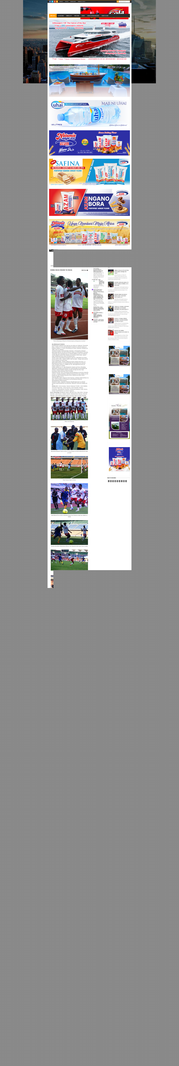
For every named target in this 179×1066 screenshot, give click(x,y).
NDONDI (83, 15)
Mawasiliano (73, 1)
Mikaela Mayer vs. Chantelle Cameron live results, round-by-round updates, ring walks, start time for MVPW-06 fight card (98, 297)
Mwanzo (61, 1)
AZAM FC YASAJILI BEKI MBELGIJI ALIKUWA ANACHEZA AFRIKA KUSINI (113, 250)
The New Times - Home (98, 307)
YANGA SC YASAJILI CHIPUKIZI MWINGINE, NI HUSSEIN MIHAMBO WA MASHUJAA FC (121, 308)
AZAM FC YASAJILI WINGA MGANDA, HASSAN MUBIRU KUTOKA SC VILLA (121, 320)
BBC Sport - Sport (97, 279)
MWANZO (53, 15)
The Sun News (96, 268)
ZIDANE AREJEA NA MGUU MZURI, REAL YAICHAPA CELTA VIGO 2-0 (120, 296)
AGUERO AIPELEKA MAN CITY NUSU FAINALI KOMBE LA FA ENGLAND (121, 284)
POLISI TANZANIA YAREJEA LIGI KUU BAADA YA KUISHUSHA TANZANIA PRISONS (79, 250)
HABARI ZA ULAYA (105, 15)
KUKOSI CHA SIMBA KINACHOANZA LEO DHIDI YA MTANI (121, 332)
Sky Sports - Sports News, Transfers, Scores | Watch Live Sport (98, 320)
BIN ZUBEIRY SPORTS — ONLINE (62, 1063)
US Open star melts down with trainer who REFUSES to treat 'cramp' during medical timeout (98, 259)
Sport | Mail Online (97, 256)
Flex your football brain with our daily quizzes (101, 282)
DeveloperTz (60, 1064)
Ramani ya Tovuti (81, 1)
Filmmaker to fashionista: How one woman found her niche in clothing (98, 309)
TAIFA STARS (76, 15)
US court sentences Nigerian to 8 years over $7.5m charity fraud (98, 270)
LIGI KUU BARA (61, 15)
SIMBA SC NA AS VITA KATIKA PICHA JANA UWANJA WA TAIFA (121, 272)
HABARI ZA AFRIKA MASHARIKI (93, 15)
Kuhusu (66, 1)
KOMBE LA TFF (69, 15)
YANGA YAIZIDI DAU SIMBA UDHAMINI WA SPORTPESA (97, 316)
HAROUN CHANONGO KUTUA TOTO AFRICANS (121, 258)
